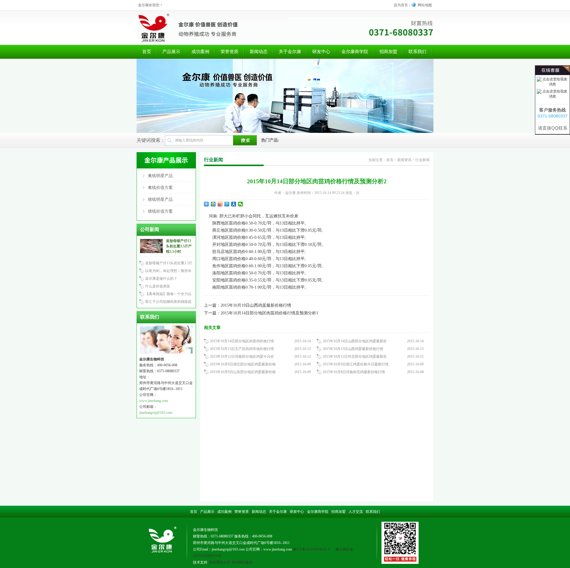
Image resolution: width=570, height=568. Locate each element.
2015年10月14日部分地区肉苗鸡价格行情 (242, 341)
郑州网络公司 (219, 562)
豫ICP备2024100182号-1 (311, 549)
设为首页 (401, 5)
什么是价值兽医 (157, 286)
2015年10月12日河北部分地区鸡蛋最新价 (355, 356)
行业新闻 (422, 160)
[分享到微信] (240, 204)
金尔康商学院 (354, 51)
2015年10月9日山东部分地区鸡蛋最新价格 (243, 372)
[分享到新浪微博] (220, 204)
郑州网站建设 (242, 562)
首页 (146, 51)
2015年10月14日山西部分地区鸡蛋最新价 (355, 341)
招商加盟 (388, 51)
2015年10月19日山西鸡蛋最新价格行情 (256, 305)
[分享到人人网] (233, 204)
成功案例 (200, 51)
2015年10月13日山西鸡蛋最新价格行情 (353, 349)
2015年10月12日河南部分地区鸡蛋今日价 (242, 356)
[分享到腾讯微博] (226, 204)
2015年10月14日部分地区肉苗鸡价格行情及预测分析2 (317, 181)
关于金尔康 (290, 51)
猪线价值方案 (160, 211)
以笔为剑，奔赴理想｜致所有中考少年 (165, 272)
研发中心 (321, 51)
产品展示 (171, 51)
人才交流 (356, 512)
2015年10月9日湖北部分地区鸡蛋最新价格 (243, 364)
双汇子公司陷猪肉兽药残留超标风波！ (165, 303)
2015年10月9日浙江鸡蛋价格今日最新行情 (356, 364)
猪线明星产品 (160, 199)
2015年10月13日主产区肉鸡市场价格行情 (242, 349)
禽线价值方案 (160, 187)
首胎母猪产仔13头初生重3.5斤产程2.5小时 (179, 246)
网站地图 (425, 5)
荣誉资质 (229, 51)
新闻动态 (258, 51)
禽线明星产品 (160, 176)
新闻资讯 (404, 160)
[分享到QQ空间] (213, 204)
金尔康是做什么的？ (161, 278)
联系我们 (417, 51)
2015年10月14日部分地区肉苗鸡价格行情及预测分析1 (269, 313)
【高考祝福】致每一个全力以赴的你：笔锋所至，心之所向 (165, 295)
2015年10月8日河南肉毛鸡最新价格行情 (354, 372)
